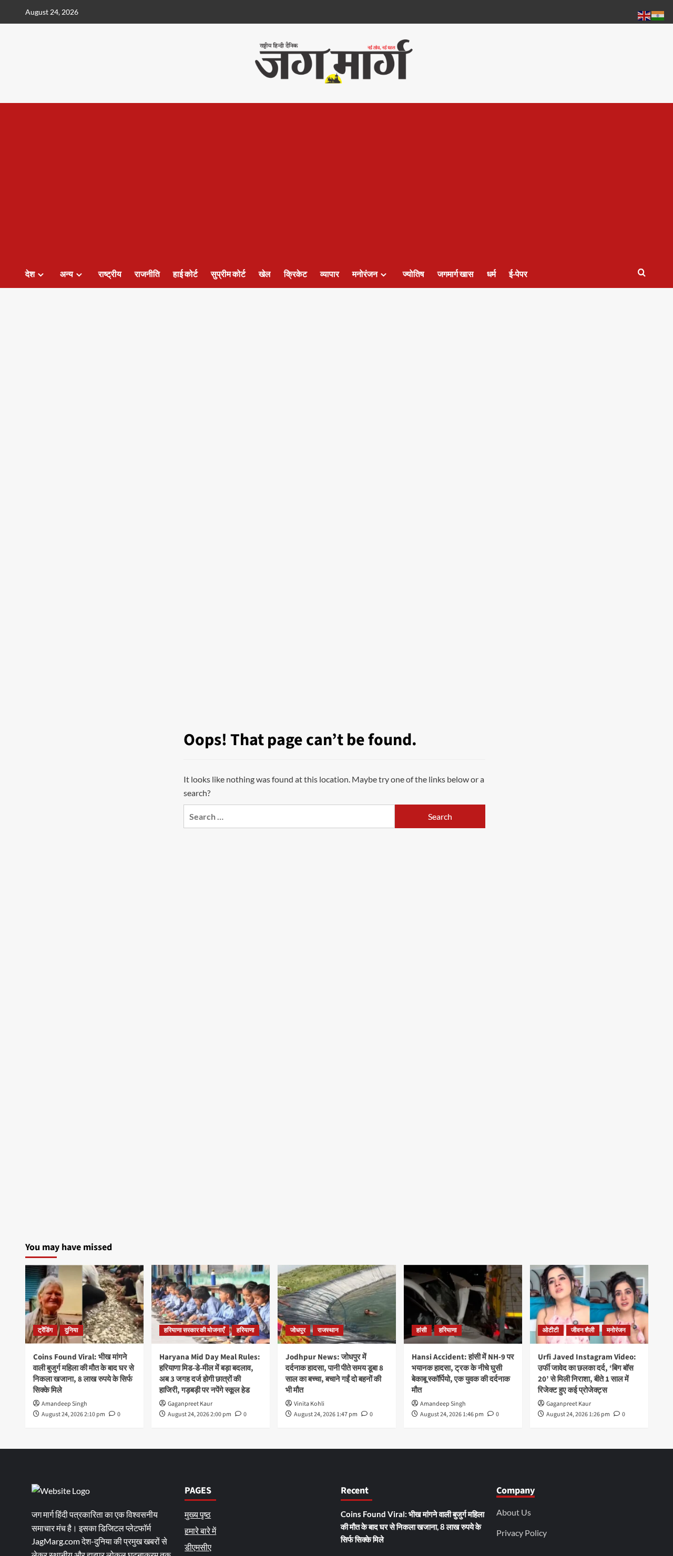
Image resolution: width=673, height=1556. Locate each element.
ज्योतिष (413, 274)
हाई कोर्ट (185, 274)
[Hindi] (658, 14)
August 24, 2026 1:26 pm (578, 1414)
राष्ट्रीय (109, 274)
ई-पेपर (518, 274)
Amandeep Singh (64, 1403)
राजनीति (147, 274)
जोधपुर (297, 1330)
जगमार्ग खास (455, 274)
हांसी (421, 1330)
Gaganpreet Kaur (190, 1403)
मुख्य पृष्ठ (198, 1514)
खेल (265, 274)
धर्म (491, 274)
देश (30, 274)
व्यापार (329, 274)
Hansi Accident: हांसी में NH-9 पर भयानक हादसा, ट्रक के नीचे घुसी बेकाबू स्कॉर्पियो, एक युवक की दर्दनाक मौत (463, 1374)
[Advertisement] (336, 181)
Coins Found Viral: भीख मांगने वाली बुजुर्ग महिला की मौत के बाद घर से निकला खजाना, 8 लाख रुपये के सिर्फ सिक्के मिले (83, 1374)
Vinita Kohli (309, 1403)
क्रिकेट (295, 274)
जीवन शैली (583, 1330)
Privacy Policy (521, 1533)
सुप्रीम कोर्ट (228, 274)
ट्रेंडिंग (45, 1330)
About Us (513, 1512)
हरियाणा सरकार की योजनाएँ (194, 1330)
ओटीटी (551, 1330)
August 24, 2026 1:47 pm (326, 1414)
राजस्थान (328, 1330)
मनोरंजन (365, 274)
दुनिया (71, 1330)
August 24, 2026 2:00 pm (199, 1414)
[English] (644, 14)
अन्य (66, 274)
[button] (641, 273)
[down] (41, 274)
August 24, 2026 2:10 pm (73, 1414)
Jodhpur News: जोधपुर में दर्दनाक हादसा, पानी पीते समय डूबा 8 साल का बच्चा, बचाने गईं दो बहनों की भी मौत (334, 1374)
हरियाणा (245, 1330)
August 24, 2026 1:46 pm (452, 1414)
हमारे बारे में (200, 1531)
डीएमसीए (198, 1547)
